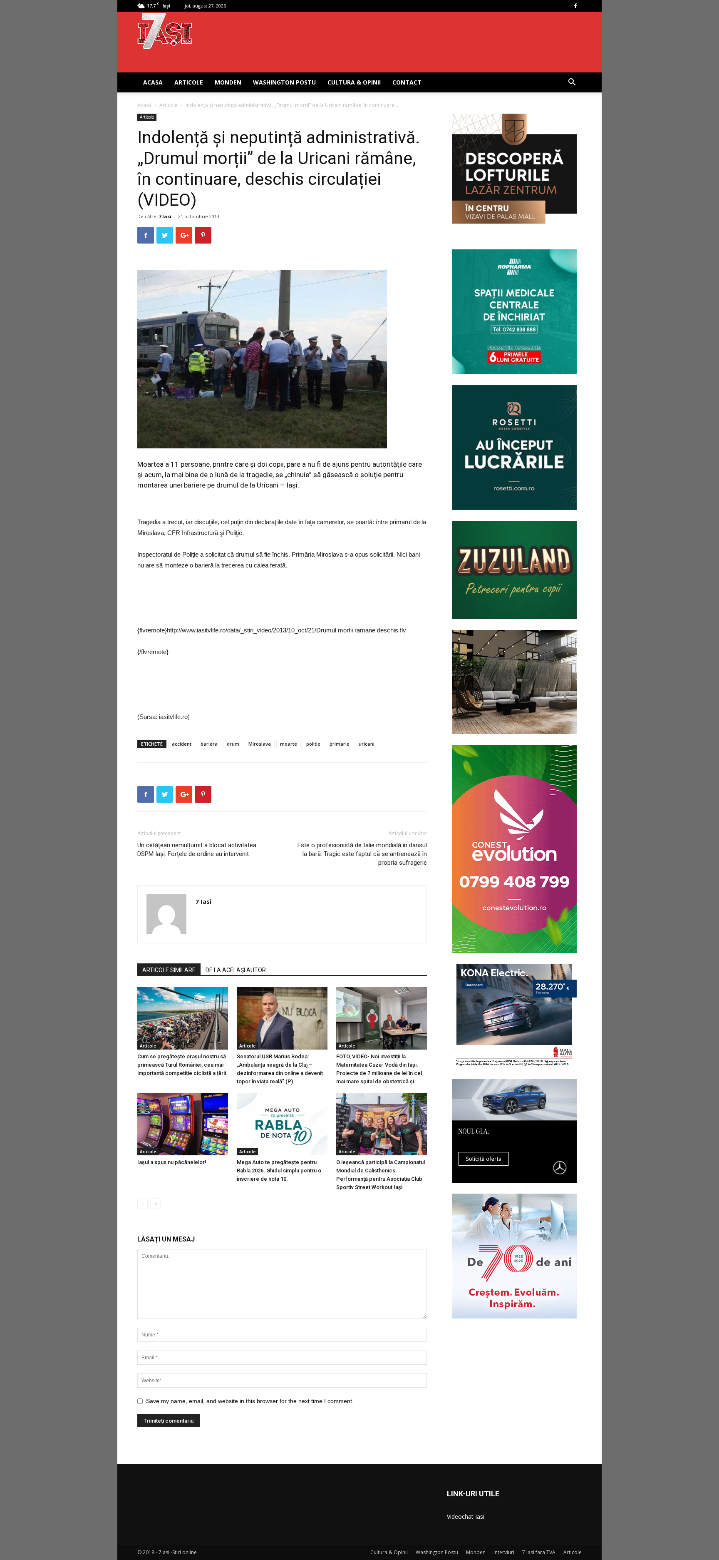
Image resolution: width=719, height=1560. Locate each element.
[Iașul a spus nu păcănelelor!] (182, 1124)
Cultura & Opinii (354, 82)
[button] (572, 83)
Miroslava (259, 744)
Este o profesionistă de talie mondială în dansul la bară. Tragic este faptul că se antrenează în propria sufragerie (362, 853)
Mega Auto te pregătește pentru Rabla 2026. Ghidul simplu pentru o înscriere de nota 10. (279, 1170)
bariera (209, 744)
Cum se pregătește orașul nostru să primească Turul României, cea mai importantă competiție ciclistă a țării (181, 1064)
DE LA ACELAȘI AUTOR (236, 970)
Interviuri (503, 1552)
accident (181, 744)
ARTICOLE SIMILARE (169, 970)
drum (233, 744)
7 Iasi (165, 216)
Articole (188, 82)
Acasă (144, 105)
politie (313, 744)
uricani (366, 744)
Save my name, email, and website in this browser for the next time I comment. (250, 1401)
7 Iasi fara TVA (538, 1552)
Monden (228, 82)
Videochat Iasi (465, 1516)
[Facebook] (575, 6)
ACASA (153, 82)
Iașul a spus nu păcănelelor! (171, 1162)
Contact (406, 82)
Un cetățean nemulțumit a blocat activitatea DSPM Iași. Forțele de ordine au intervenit (196, 849)
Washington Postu (284, 82)
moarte (288, 744)
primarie (340, 744)
